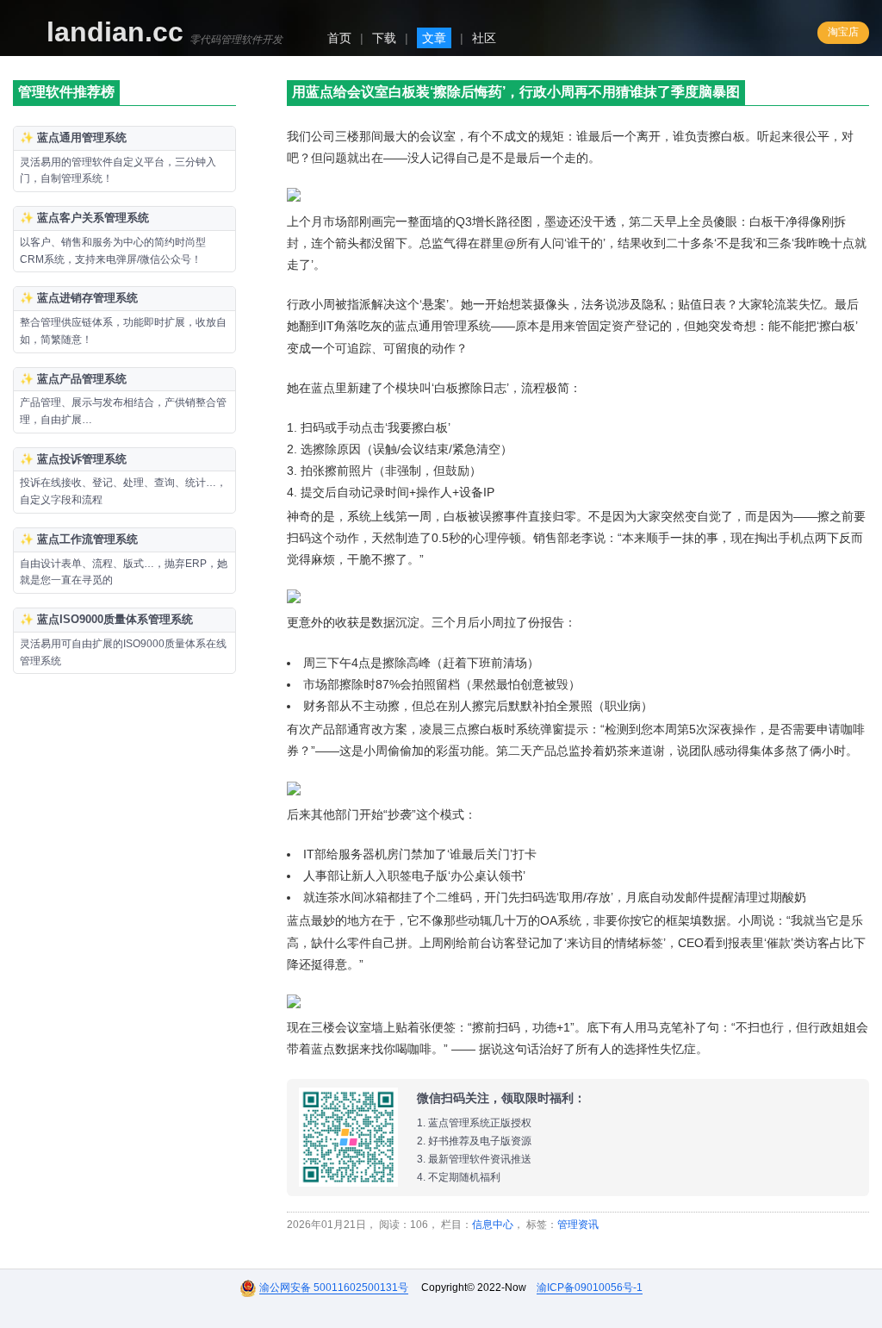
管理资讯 (578, 1225)
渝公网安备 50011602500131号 (333, 1287)
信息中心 (492, 1225)
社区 (484, 38)
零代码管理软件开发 (236, 40)
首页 (339, 38)
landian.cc (115, 32)
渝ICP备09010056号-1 (590, 1287)
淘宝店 (843, 32)
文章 (434, 38)
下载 (384, 38)
